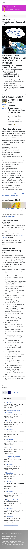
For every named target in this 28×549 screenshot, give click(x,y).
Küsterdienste (6, 536)
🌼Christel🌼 (4, 104)
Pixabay (4, 108)
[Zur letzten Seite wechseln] (17, 392)
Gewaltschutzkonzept (8, 538)
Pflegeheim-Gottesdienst (13, 456)
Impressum (5, 533)
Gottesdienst (9, 402)
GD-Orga (13, 536)
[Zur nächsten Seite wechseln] (14, 392)
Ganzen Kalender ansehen (11, 525)
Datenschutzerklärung (16, 533)
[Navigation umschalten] (4, 3)
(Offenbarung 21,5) (10, 216)
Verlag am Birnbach (10, 208)
